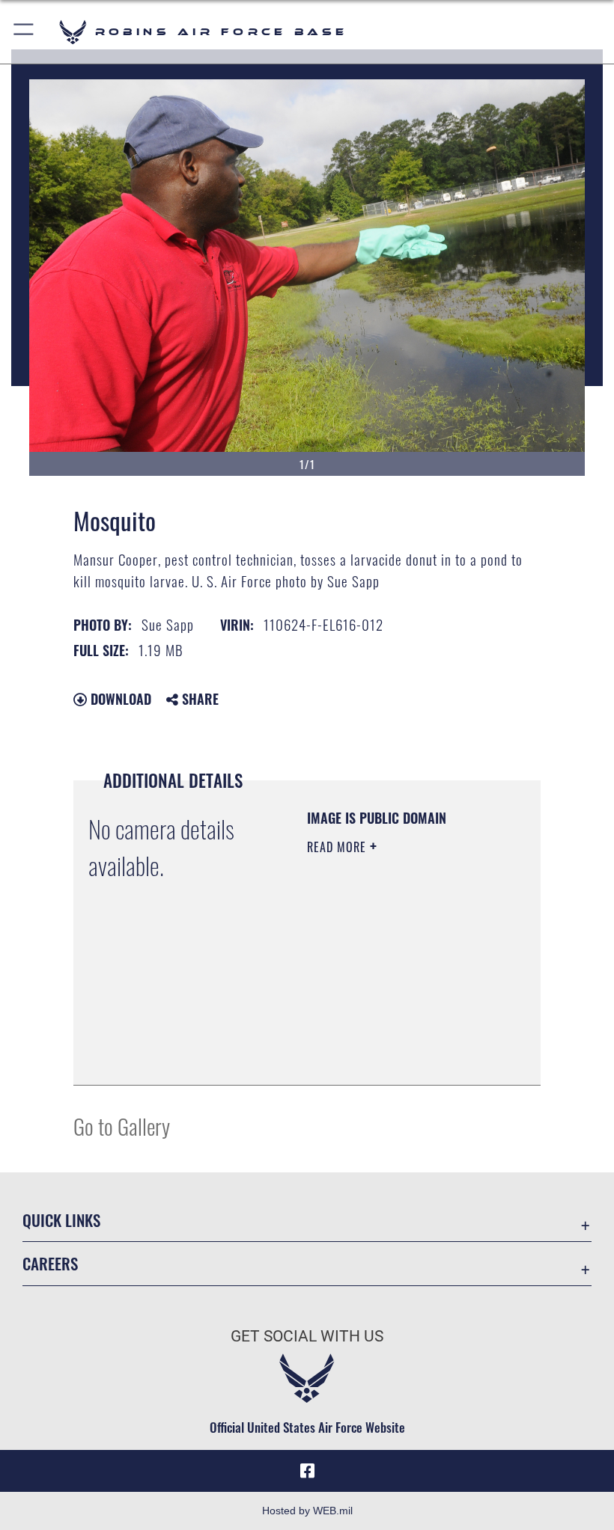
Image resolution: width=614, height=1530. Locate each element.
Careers (50, 1263)
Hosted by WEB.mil (307, 1511)
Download (119, 699)
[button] (24, 32)
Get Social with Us (307, 1336)
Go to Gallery (121, 1126)
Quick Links (61, 1219)
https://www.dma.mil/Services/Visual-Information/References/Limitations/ (398, 1057)
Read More (338, 847)
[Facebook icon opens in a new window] (307, 1471)
